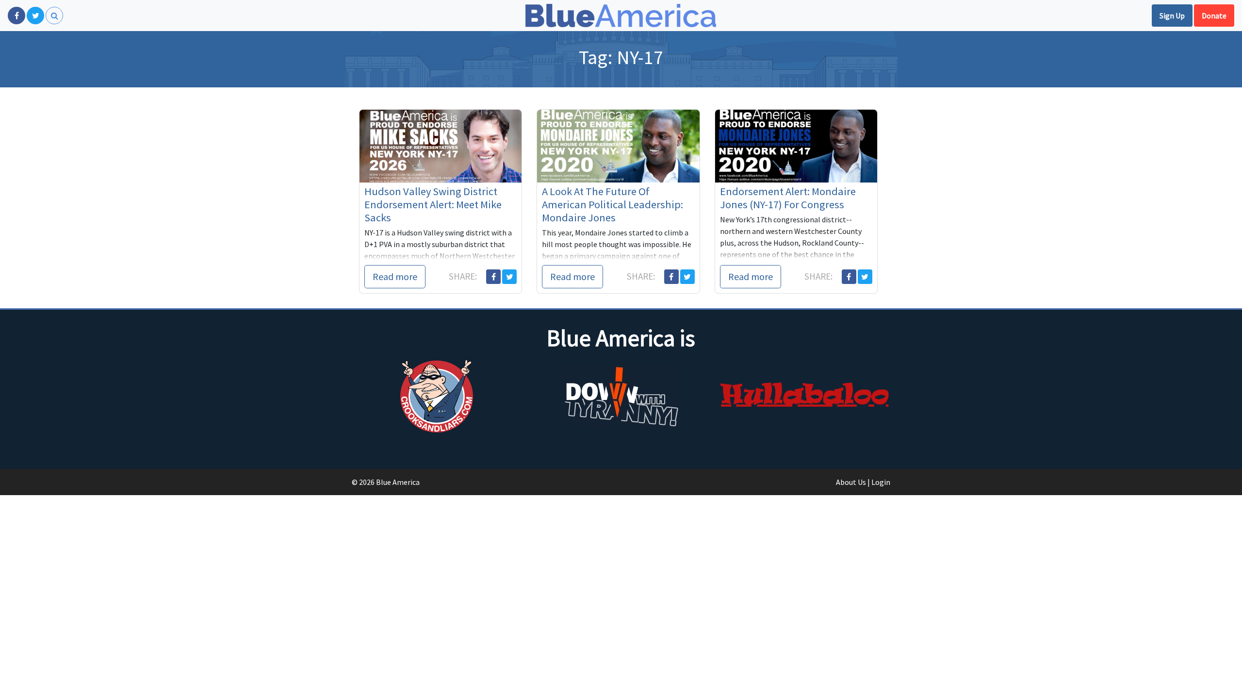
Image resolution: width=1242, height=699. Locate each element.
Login (880, 482)
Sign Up (1172, 15)
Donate (1214, 15)
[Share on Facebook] (493, 276)
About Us (851, 482)
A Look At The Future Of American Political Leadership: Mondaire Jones (612, 204)
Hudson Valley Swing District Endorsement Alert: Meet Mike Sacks (433, 204)
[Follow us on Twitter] (35, 15)
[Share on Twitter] (509, 276)
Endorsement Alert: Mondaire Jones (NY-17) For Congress (788, 197)
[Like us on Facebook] (16, 15)
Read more (395, 276)
